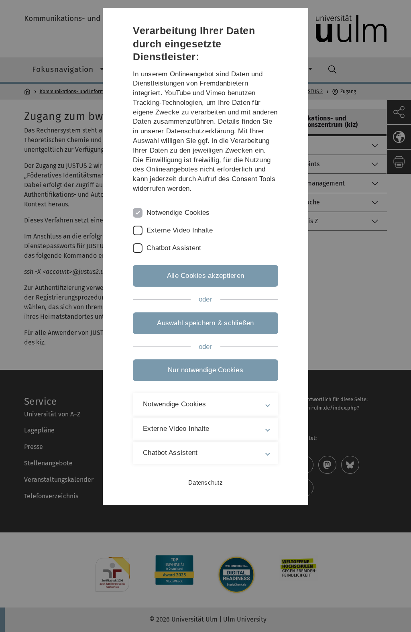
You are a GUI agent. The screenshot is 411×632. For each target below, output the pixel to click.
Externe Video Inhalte (179, 230)
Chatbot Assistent (173, 248)
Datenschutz (205, 482)
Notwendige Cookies (178, 212)
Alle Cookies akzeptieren (205, 275)
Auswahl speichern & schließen (205, 323)
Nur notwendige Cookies (205, 370)
